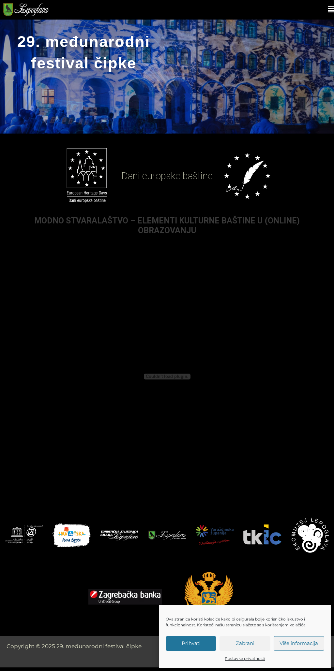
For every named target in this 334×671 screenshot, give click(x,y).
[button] (200, 9)
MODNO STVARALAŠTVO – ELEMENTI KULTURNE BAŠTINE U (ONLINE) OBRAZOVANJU (167, 225)
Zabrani (245, 643)
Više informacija (299, 643)
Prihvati (191, 643)
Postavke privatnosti (245, 658)
